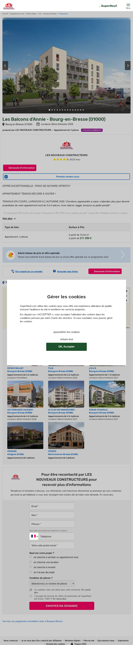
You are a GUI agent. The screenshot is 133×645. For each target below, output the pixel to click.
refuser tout (66, 339)
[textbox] (34, 535)
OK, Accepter (66, 346)
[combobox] (33, 536)
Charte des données (61, 318)
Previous (5, 65)
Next (128, 65)
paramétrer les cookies (67, 332)
